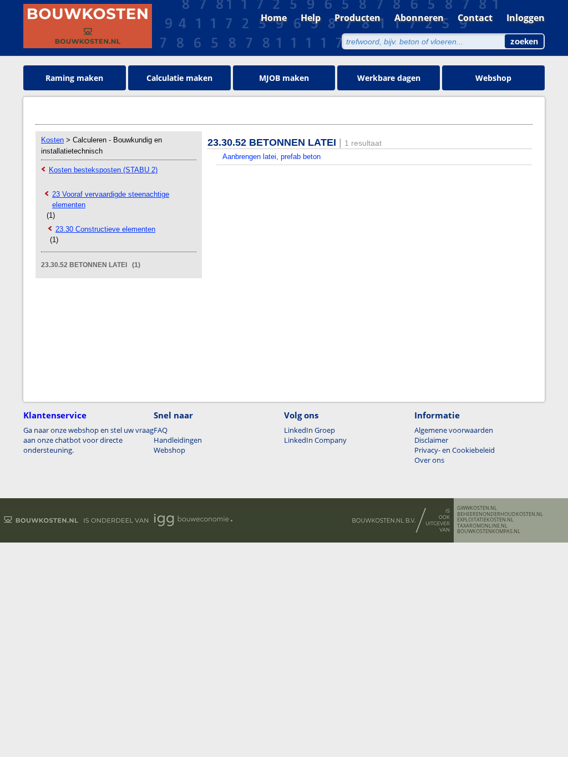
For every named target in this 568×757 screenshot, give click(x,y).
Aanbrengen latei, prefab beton (271, 156)
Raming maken (74, 78)
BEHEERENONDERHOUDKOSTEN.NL (500, 514)
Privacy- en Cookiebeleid (454, 450)
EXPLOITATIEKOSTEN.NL (485, 519)
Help (311, 18)
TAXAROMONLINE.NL (482, 526)
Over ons (429, 460)
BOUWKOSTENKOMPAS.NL (488, 531)
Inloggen (525, 18)
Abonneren (419, 18)
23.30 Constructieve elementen (105, 229)
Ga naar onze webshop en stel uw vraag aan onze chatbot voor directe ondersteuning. (88, 440)
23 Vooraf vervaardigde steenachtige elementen (110, 199)
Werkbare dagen (388, 78)
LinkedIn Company (315, 440)
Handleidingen (178, 440)
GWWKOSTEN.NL (477, 508)
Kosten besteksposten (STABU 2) (103, 170)
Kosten (52, 140)
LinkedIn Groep (309, 430)
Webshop (493, 78)
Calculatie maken (179, 78)
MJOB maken (284, 78)
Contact (475, 18)
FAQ (161, 430)
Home (274, 18)
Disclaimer (431, 440)
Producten (357, 18)
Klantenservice (55, 415)
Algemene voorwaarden (453, 430)
